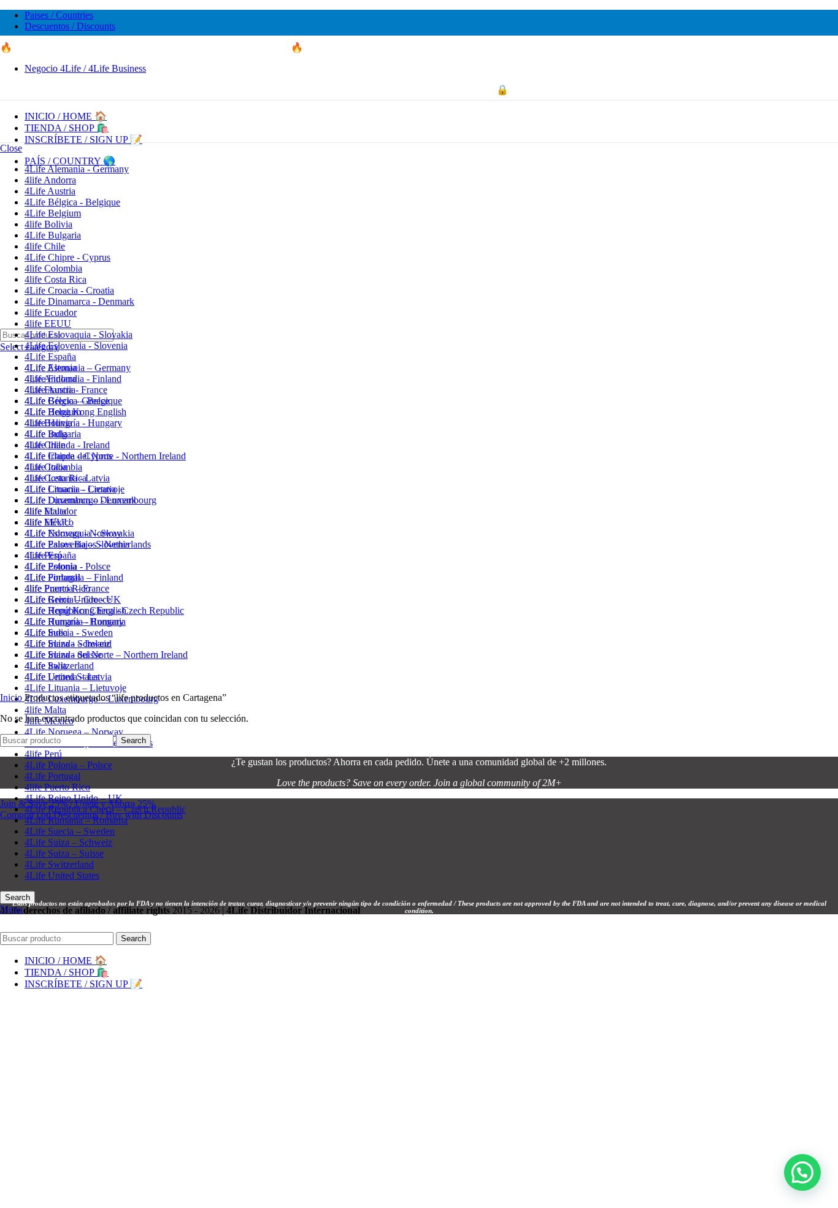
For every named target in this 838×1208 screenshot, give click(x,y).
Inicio (12, 697)
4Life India (46, 434)
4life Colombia (53, 268)
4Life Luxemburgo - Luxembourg (90, 500)
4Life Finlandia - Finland (73, 378)
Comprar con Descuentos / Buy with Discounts (91, 814)
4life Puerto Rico (57, 787)
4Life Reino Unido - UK (73, 599)
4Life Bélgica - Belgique (72, 202)
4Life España (50, 356)
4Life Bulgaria (53, 235)
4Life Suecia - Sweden (69, 632)
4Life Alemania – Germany (78, 367)
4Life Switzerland (59, 665)
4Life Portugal (52, 776)
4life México (49, 522)
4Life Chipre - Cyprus (67, 257)
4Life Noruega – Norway (74, 732)
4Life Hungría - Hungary (73, 423)
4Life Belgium (53, 213)
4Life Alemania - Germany (77, 169)
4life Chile (45, 246)
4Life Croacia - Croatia (69, 290)
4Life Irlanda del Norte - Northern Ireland (105, 456)
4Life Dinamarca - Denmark (79, 301)
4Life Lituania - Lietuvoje (75, 489)
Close (11, 148)
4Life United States (62, 676)
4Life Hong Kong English (75, 412)
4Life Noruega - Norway (73, 533)
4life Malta (45, 710)
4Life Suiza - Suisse (63, 654)
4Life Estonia (51, 367)
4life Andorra (50, 180)
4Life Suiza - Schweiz (67, 643)
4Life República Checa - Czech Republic (104, 610)
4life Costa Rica (55, 279)
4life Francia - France (66, 389)
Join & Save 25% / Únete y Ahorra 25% (77, 803)
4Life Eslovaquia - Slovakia (79, 334)
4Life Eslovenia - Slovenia (76, 345)
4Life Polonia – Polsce (68, 765)
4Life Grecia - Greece (67, 401)
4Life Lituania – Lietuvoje (75, 687)
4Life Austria (50, 191)
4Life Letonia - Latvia (67, 478)
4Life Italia (46, 467)
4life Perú (43, 754)
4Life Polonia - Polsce (67, 566)
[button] (802, 1172)
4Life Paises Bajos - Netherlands (88, 544)
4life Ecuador (51, 312)
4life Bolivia (48, 224)
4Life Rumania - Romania (75, 621)
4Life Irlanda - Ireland (67, 445)
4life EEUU (48, 323)
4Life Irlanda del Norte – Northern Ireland (106, 654)
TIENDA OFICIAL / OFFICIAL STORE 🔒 (419, 90)
